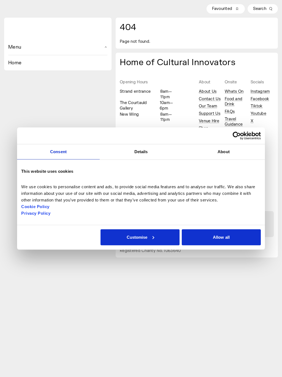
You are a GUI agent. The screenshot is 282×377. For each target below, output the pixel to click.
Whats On (234, 91)
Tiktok (257, 106)
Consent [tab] (58, 151)
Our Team (208, 106)
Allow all (221, 237)
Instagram (260, 91)
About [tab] (224, 151)
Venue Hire (209, 121)
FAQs (230, 111)
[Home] (58, 30)
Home (14, 63)
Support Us (209, 113)
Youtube (258, 113)
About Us (207, 91)
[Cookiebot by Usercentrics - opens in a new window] (237, 136)
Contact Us (210, 99)
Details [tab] (141, 151)
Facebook (260, 99)
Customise (137, 237)
